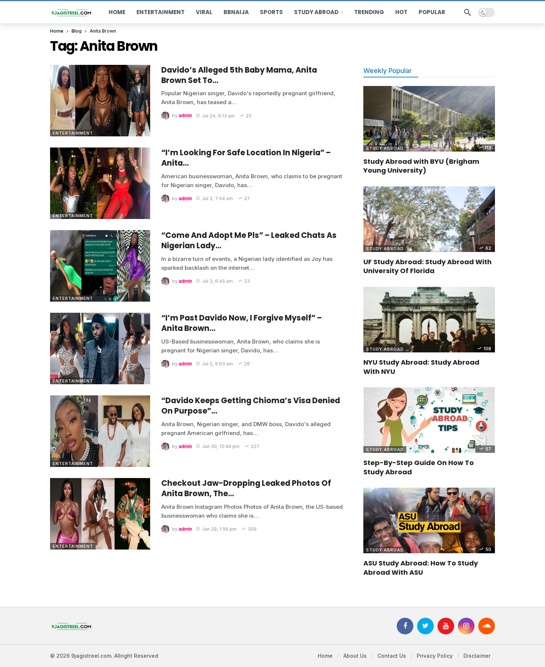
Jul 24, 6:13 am (218, 116)
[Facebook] (405, 626)
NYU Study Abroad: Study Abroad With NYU (421, 367)
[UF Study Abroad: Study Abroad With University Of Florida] (429, 219)
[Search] (467, 12)
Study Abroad (385, 148)
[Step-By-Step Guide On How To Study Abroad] (429, 420)
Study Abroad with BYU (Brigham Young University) (421, 166)
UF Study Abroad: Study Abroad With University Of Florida (427, 266)
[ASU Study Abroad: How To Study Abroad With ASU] (429, 521)
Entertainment (73, 133)
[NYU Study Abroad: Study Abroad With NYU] (429, 320)
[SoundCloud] (486, 626)
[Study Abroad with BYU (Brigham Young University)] (429, 119)
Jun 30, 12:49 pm (221, 446)
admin (185, 116)
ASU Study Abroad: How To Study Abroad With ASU (420, 567)
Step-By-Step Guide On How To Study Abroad (418, 467)
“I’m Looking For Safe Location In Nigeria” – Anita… (246, 157)
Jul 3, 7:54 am (217, 198)
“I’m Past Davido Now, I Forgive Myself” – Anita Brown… (241, 323)
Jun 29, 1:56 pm (219, 529)
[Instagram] (466, 626)
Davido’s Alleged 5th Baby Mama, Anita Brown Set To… (239, 75)
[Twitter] (425, 626)
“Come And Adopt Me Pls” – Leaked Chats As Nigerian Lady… (249, 240)
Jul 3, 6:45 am (217, 281)
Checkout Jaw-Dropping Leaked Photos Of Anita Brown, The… (246, 488)
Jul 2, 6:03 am (217, 363)
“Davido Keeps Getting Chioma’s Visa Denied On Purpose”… (250, 405)
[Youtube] (445, 626)
